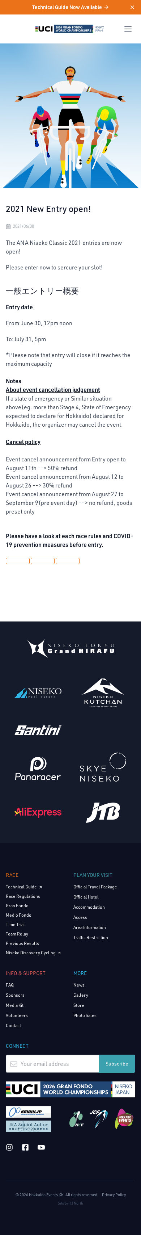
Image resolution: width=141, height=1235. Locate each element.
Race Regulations (23, 896)
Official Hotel (86, 897)
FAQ (10, 985)
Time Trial (15, 924)
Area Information (89, 927)
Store (78, 1005)
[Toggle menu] (128, 29)
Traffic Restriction (90, 937)
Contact (13, 1025)
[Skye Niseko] (103, 767)
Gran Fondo (17, 905)
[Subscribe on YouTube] (41, 1147)
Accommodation (89, 907)
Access (80, 917)
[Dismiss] (128, 7)
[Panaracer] (37, 768)
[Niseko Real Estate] (37, 693)
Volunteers (17, 1015)
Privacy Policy (114, 1194)
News (79, 985)
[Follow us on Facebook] (25, 1147)
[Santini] (37, 730)
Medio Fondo (18, 915)
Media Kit (15, 1005)
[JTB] (103, 813)
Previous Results (22, 943)
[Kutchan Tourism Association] (103, 692)
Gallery (80, 995)
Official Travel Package (95, 886)
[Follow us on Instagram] (9, 1147)
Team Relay (17, 934)
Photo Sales (85, 1015)
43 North (76, 1203)
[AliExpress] (37, 813)
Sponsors (15, 995)
